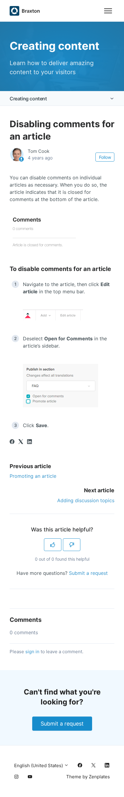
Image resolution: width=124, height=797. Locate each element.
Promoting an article (33, 476)
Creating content (28, 99)
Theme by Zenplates (88, 776)
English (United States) (39, 765)
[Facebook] (12, 442)
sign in (32, 651)
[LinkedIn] (29, 442)
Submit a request (88, 573)
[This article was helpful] (52, 544)
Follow (105, 157)
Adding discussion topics (85, 500)
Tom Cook (38, 151)
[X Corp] (20, 442)
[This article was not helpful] (71, 544)
